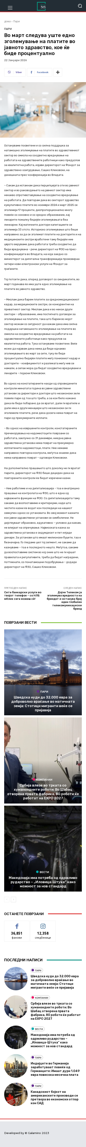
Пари (16, 21)
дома (7, 21)
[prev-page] (6, 899)
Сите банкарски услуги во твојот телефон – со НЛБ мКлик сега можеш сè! (22, 595)
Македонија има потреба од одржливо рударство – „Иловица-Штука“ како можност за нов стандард (43, 882)
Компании (44, 779)
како (17, 924)
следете (43, 924)
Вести (44, 872)
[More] (57, 72)
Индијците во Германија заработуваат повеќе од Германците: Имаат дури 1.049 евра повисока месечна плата (55, 1069)
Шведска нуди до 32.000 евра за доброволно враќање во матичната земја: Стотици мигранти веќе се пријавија (43, 703)
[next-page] (13, 899)
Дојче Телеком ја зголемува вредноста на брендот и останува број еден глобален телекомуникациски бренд (64, 600)
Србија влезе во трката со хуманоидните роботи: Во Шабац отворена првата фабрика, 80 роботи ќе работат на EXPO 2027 (43, 791)
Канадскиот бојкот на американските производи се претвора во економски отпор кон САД (54, 1097)
